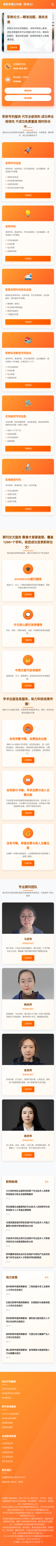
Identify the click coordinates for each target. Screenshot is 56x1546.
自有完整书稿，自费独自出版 (28, 739)
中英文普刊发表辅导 (28, 670)
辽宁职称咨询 (7, 1457)
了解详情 (28, 640)
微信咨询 (28, 90)
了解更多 (28, 195)
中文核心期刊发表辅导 (28, 625)
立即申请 (28, 594)
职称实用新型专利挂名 (18, 353)
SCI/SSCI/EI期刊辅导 (28, 579)
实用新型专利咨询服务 (11, 1393)
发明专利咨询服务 (9, 1389)
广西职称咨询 (7, 1448)
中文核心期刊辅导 (9, 1418)
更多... (47, 1181)
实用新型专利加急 (15, 416)
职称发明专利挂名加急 (18, 289)
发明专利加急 (13, 163)
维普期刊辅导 (7, 1427)
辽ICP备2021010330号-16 (32, 1542)
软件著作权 (6, 1397)
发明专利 (10, 226)
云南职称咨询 (7, 1452)
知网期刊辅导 (7, 1423)
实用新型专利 (13, 479)
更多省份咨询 (7, 1461)
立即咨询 (28, 685)
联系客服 (28, 98)
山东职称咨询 (7, 1443)
